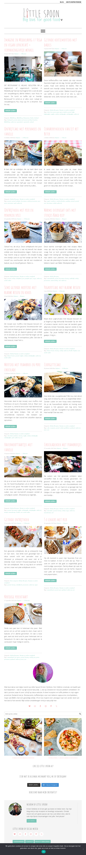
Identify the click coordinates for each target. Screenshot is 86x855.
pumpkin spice (28, 278)
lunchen (35, 120)
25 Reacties (27, 219)
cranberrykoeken (60, 201)
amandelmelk (50, 278)
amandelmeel (50, 590)
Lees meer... (31, 821)
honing (67, 278)
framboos (15, 436)
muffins (53, 114)
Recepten (56, 110)
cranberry (53, 201)
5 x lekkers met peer (55, 519)
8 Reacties (64, 48)
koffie (73, 112)
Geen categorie (14, 581)
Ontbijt (51, 110)
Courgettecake (52, 364)
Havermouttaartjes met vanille (18, 447)
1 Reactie (64, 137)
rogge (34, 278)
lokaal (31, 120)
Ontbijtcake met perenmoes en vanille (22, 131)
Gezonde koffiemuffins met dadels (60, 42)
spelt (15, 203)
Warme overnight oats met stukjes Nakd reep (60, 212)
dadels (65, 112)
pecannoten (34, 201)
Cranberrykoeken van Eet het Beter (61, 131)
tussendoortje (12, 512)
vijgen (36, 585)
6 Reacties (62, 291)
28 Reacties (25, 137)
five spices (17, 657)
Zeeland (36, 118)
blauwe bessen (11, 356)
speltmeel (72, 428)
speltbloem (67, 428)
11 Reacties (27, 523)
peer (39, 201)
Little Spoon (43, 15)
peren (5, 203)
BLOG (62, 2)
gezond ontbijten (16, 201)
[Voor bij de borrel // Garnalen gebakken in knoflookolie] (63, 737)
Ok (44, 852)
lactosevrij (26, 120)
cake (48, 428)
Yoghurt (75, 350)
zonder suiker (7, 280)
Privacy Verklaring (42, 842)
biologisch (10, 120)
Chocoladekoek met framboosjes (62, 444)
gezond (15, 120)
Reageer (64, 219)
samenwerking (54, 280)
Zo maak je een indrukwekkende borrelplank (23, 758)
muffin (24, 436)
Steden (32, 118)
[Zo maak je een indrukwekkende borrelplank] (23, 737)
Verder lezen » (10, 111)
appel (48, 201)
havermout (24, 201)
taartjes (6, 512)
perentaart (7, 659)
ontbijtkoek (19, 278)
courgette (52, 428)
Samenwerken (19, 842)
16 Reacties (65, 368)
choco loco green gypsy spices (55, 112)
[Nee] (83, 849)
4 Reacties (23, 54)
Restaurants (27, 118)
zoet (79, 350)
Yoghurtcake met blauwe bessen (62, 287)
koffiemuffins (47, 114)
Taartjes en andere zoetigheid (67, 110)
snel (60, 280)
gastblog (68, 201)
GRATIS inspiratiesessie (73, 2)
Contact (29, 842)
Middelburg (13, 118)
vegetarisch (26, 122)
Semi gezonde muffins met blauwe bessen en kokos (20, 290)
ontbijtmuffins (69, 114)
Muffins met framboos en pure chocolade (22, 367)
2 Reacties (25, 453)
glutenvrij (20, 120)
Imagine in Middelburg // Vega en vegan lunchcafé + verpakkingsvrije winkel (23, 45)
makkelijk (72, 278)
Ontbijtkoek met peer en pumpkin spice (18, 212)
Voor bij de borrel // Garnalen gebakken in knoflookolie (62, 758)
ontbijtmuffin (62, 114)
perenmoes (10, 203)
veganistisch (19, 122)
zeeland (32, 122)
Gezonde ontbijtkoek (16, 519)
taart (45, 430)
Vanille (71, 350)
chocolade (10, 436)
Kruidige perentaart (16, 596)
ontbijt (57, 114)
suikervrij (13, 122)
